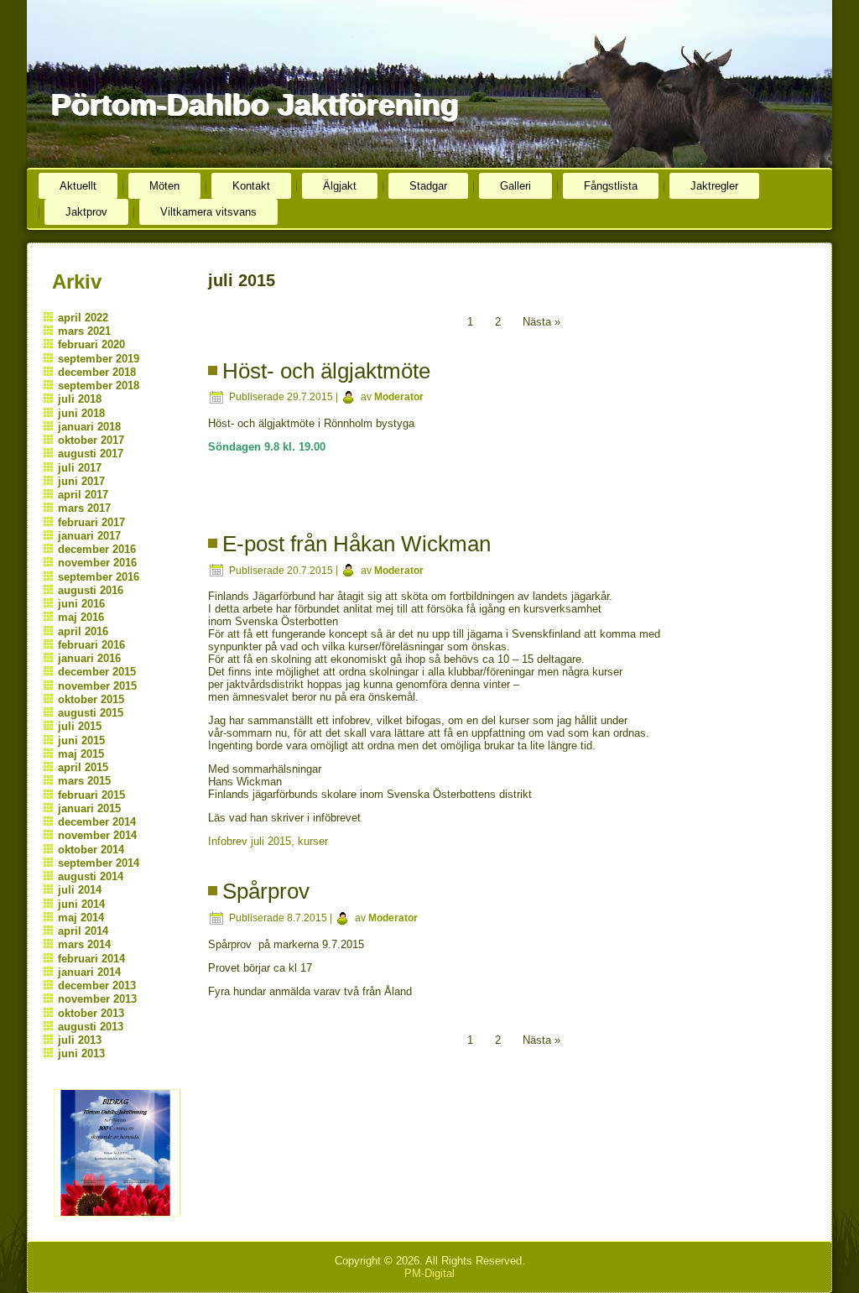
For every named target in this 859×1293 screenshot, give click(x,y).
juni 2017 (81, 481)
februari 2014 (91, 958)
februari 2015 (91, 795)
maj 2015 (81, 754)
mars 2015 (84, 780)
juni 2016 (81, 603)
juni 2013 (81, 1053)
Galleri (515, 186)
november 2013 (97, 999)
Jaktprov (86, 212)
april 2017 (83, 494)
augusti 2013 (90, 1026)
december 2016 (97, 549)
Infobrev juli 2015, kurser (268, 841)
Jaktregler (714, 186)
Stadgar (428, 186)
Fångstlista (611, 186)
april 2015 (83, 767)
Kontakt (251, 186)
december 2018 (97, 372)
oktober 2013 (91, 1013)
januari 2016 (89, 658)
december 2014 (97, 822)
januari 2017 (89, 535)
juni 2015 (81, 740)
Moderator (399, 397)
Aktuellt (78, 186)
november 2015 (97, 686)
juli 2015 (80, 726)
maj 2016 (81, 617)
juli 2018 (80, 399)
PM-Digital (429, 1273)
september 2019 (98, 358)
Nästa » (541, 321)
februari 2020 (91, 344)
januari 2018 (89, 426)
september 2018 (98, 385)
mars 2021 (84, 331)
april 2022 (83, 317)
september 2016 (98, 577)
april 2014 (83, 931)
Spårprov (266, 891)
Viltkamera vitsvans (208, 212)
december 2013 (97, 985)
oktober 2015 (91, 699)
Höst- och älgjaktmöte (326, 370)
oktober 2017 (91, 440)
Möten (164, 186)
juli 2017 (80, 467)
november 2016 (97, 562)
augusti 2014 (90, 876)
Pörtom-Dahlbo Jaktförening (254, 104)
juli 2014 (80, 890)
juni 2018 (81, 413)
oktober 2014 (91, 849)
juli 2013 (80, 1040)
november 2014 (97, 835)
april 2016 (83, 631)
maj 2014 (81, 917)
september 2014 (98, 863)
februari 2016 (91, 645)
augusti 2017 (90, 453)
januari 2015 (89, 808)
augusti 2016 (90, 590)
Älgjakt (340, 186)
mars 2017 (84, 508)
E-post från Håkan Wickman (356, 543)
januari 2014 (89, 972)
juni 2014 (81, 904)
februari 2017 (91, 522)
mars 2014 (84, 944)
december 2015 (97, 671)
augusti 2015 (90, 712)
